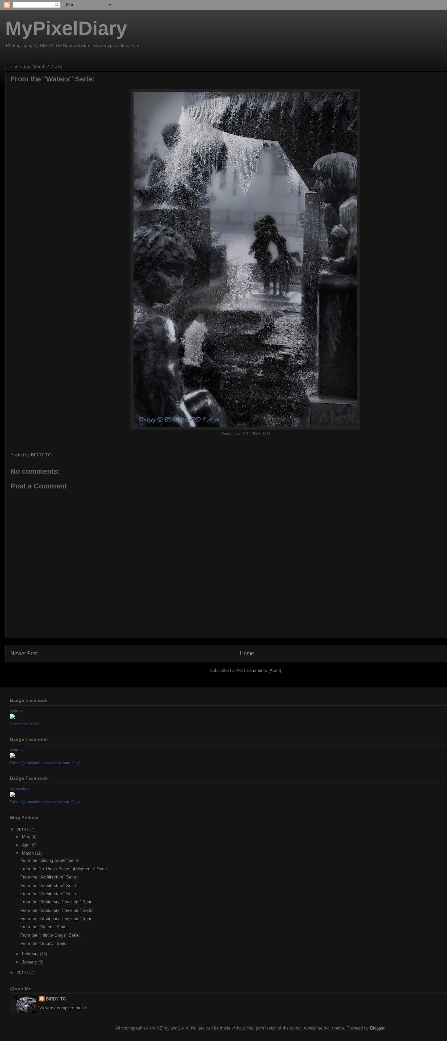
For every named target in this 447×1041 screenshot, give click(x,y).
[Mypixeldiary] (12, 795)
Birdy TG (17, 750)
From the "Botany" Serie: (44, 943)
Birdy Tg (16, 711)
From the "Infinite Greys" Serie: (50, 935)
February (31, 953)
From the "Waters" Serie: (44, 926)
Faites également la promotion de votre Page (45, 763)
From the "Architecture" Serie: (48, 877)
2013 (22, 829)
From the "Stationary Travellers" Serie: (57, 901)
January (30, 962)
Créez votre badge (25, 724)
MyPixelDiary (66, 28)
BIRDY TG (56, 999)
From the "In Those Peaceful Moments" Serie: (64, 868)
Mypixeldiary (20, 789)
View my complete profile (63, 1007)
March (28, 853)
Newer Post (24, 653)
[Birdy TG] (12, 756)
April (27, 845)
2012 (22, 972)
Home (247, 653)
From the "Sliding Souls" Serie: (49, 860)
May (26, 836)
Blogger (377, 1028)
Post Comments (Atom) (258, 670)
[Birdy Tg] (12, 717)
